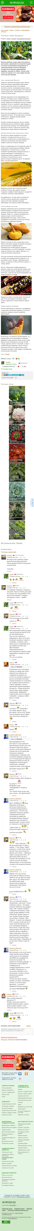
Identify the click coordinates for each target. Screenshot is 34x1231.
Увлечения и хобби (7, 1183)
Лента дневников (7, 1088)
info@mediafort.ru (12, 1218)
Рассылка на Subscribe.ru (19, 1078)
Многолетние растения (8, 1132)
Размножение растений (24, 1100)
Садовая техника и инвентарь (8, 1149)
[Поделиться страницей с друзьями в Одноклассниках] (2, 374)
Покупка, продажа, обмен (9, 1112)
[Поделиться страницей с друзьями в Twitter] (9, 374)
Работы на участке (7, 1175)
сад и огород (4, 30)
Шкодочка (9, 586)
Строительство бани (8, 1168)
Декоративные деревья (8, 1125)
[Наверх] (32, 500)
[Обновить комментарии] (32, 502)
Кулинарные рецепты (8, 1185)
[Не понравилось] (23, 557)
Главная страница (8, 1085)
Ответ (12, 667)
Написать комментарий (9, 552)
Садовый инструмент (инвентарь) (8, 1155)
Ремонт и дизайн (6, 1163)
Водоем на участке (23, 1129)
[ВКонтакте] (19, 1073)
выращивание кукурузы (24, 38)
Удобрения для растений (25, 1106)
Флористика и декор (7, 1143)
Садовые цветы (6, 1129)
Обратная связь (7, 1208)
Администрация (19, 1208)
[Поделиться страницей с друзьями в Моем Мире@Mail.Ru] (7, 374)
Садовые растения (23, 1096)
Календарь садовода (8, 1106)
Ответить (9, 571)
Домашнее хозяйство (9, 1173)
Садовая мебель (22, 1147)
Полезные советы (7, 1115)
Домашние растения (7, 1141)
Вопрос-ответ (6, 1094)
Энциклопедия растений (9, 1104)
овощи (12, 30)
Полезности (6, 1101)
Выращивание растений (25, 1098)
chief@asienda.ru (6, 1214)
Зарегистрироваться (9, 1037)
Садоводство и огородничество (23, 1086)
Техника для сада (7, 1152)
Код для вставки (8, 377)
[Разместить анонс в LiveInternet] (14, 374)
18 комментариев (7, 369)
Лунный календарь (7, 1108)
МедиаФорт (13, 1205)
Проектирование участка (25, 1145)
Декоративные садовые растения (8, 1122)
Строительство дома (8, 1161)
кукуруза (17, 30)
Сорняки (20, 1102)
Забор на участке (23, 1137)
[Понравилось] (25, 557)
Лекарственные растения (9, 1110)
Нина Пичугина (19, 1213)
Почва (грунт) (22, 1109)
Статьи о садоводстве (8, 1092)
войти (5, 1039)
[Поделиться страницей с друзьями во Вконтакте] (5, 374)
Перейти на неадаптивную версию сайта (17, 26)
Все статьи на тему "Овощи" (12, 543)
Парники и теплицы (23, 1114)
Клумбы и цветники (23, 1127)
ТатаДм (7, 354)
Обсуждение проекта (23, 1197)
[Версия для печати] (16, 378)
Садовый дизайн (22, 1143)
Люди (3, 1096)
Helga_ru (11, 662)
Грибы (19, 1104)
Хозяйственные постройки (9, 1165)
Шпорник (9, 555)
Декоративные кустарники (9, 1127)
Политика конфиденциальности (17, 1210)
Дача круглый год (7, 1177)
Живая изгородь (22, 1135)
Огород (20, 1089)
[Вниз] (32, 505)
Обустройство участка (25, 1121)
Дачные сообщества (8, 1090)
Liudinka (9, 994)
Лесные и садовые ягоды (25, 1091)
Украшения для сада (24, 1150)
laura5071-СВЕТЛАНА (15, 735)
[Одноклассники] (26, 1073)
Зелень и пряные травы (24, 1093)
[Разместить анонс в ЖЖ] (21, 374)
